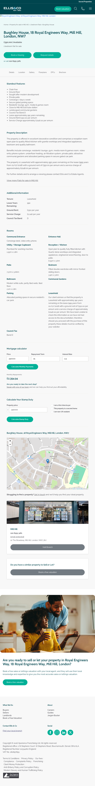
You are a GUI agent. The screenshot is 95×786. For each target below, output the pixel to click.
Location (21, 72)
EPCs (53, 72)
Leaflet (73, 488)
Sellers (6, 713)
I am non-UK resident (62, 412)
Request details (47, 55)
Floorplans (43, 72)
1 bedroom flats (35, 25)
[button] (47, 461)
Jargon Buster (54, 715)
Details (11, 72)
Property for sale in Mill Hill (19, 25)
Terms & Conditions (11, 758)
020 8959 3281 (15, 61)
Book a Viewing (17, 55)
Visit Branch (48, 547)
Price (9, 354)
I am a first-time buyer (62, 405)
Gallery (32, 72)
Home (6, 25)
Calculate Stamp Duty (19, 419)
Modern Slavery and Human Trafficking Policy (23, 770)
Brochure (62, 72)
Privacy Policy (27, 758)
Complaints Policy (23, 761)
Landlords (7, 715)
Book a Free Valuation (12, 718)
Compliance (9, 761)
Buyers (6, 710)
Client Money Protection (14, 764)
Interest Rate (67, 354)
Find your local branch (12, 731)
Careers (51, 710)
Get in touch (39, 494)
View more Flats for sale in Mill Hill (22, 180)
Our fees (39, 758)
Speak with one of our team (18, 387)
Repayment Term (37, 354)
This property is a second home (65, 408)
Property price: (12, 405)
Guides (51, 713)
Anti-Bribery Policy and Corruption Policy (21, 767)
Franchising (38, 761)
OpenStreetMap (80, 488)
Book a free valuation (47, 572)
